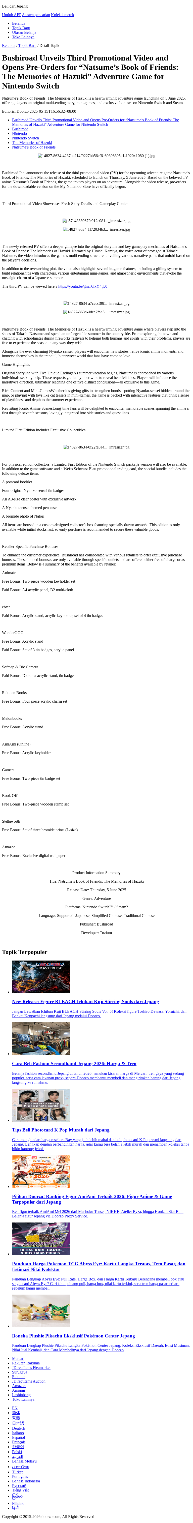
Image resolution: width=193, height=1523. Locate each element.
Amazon (19, 1386)
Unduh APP (11, 15)
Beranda (18, 23)
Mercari (18, 1358)
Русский (19, 1485)
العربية (17, 1456)
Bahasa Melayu (24, 1461)
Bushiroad (20, 129)
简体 (16, 1413)
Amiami (18, 1390)
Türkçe (17, 1472)
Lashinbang (21, 1395)
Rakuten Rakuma (26, 1363)
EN (15, 1408)
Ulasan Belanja (24, 32)
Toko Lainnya (23, 37)
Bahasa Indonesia (26, 1481)
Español (18, 1437)
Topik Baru (21, 28)
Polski (17, 1452)
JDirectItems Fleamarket (31, 1367)
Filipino (18, 1503)
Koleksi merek (62, 15)
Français (18, 1442)
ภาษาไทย (20, 1467)
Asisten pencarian (36, 15)
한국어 (18, 1447)
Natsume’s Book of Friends (34, 147)
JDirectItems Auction (28, 1381)
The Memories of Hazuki (32, 142)
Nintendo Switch (25, 138)
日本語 (18, 1423)
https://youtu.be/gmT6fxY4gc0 (82, 286)
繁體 (16, 1418)
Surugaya (19, 1372)
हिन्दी (15, 1508)
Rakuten (18, 1377)
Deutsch (18, 1428)
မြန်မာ (17, 1496)
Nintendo (19, 133)
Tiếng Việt (20, 1490)
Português (20, 1476)
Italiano (18, 1433)
